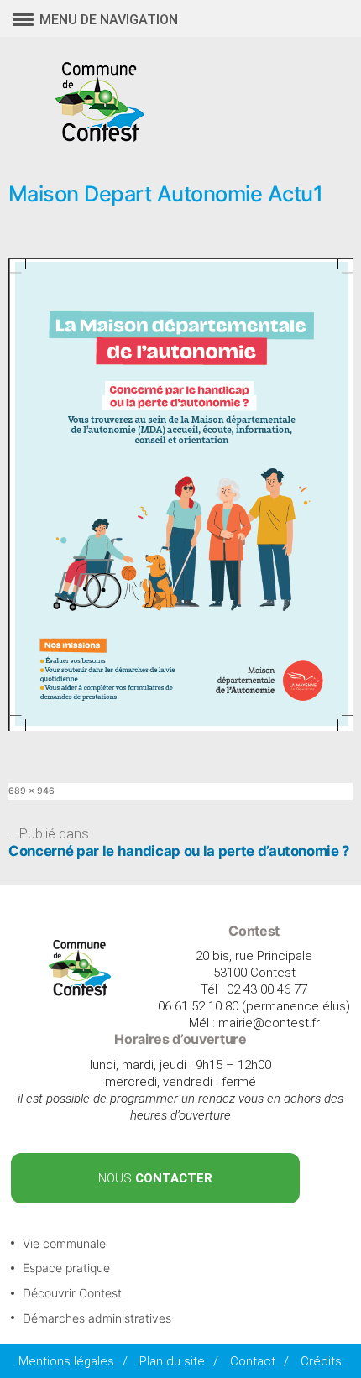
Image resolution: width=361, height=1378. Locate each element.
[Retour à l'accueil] (80, 992)
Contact (252, 1361)
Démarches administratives (97, 1318)
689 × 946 (31, 791)
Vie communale (64, 1243)
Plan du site (172, 1361)
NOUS (155, 1178)
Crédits (321, 1361)
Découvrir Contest (72, 1293)
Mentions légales (66, 1361)
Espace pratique (66, 1268)
